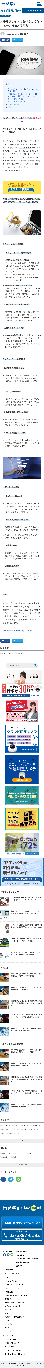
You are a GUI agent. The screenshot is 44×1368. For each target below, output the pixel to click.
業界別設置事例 (21, 1251)
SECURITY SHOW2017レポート (16, 1317)
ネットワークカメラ (13, 1288)
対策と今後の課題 (14, 104)
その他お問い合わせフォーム (15, 1354)
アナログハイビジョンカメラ (16, 1285)
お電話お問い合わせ (12, 1343)
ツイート (18, 40)
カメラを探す (21, 1255)
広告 (6, 1313)
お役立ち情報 (5, 15)
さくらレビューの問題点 (16, 102)
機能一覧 (8, 1310)
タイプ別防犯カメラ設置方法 (16, 1295)
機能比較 (9, 1292)
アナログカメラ (11, 1281)
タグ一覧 (8, 1331)
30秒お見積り (9, 1347)
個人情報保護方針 (22, 1262)
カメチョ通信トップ (12, 1274)
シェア (6, 40)
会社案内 (19, 1266)
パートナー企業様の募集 (13, 1350)
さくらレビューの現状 (16, 99)
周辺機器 (8, 1299)
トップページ (7, 1252)
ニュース (8, 1320)
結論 (9, 107)
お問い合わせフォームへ (19, 1223)
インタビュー (9, 1324)
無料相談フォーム (11, 1339)
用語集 (7, 1328)
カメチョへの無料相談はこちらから (19, 631)
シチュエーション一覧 (13, 1306)
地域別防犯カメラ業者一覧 (14, 1303)
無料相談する (33, 10)
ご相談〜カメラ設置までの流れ (27, 1259)
